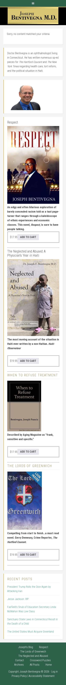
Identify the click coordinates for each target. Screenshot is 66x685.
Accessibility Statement (41, 676)
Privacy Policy (19, 676)
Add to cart (28, 237)
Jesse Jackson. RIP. (18, 599)
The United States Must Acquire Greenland (30, 631)
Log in (54, 671)
